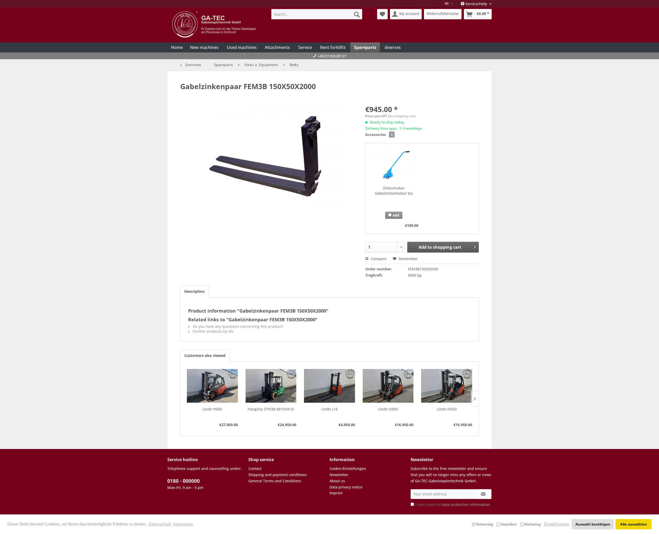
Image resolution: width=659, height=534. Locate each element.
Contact (255, 468)
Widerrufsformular (443, 13)
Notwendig (484, 524)
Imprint (336, 492)
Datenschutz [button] (160, 524)
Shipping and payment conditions (277, 474)
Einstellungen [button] (556, 524)
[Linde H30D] (388, 386)
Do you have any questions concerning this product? (237, 326)
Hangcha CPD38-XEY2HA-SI (271, 409)
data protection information (466, 504)
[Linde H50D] (212, 386)
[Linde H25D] (446, 386)
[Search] (356, 14)
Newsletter (339, 474)
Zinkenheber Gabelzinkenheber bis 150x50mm (394, 191)
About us (337, 480)
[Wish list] (382, 14)
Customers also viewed (205, 355)
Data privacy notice (346, 487)
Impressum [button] (183, 524)
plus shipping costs (402, 116)
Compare (378, 258)
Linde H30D (388, 409)
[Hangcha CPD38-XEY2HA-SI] (271, 386)
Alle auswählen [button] (633, 524)
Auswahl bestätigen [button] (592, 524)
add (395, 215)
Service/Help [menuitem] (476, 3)
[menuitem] (316, 14)
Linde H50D (212, 409)
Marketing (532, 524)
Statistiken (508, 524)
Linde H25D (447, 409)
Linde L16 (329, 409)
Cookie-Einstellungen (348, 468)
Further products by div (212, 331)
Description (194, 291)
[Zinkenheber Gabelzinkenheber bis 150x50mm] (393, 165)
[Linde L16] (329, 386)
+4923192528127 (331, 56)
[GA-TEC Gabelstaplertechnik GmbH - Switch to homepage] (215, 24)
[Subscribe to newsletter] (483, 494)
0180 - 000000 (183, 481)
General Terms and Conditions (274, 480)
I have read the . (453, 504)
